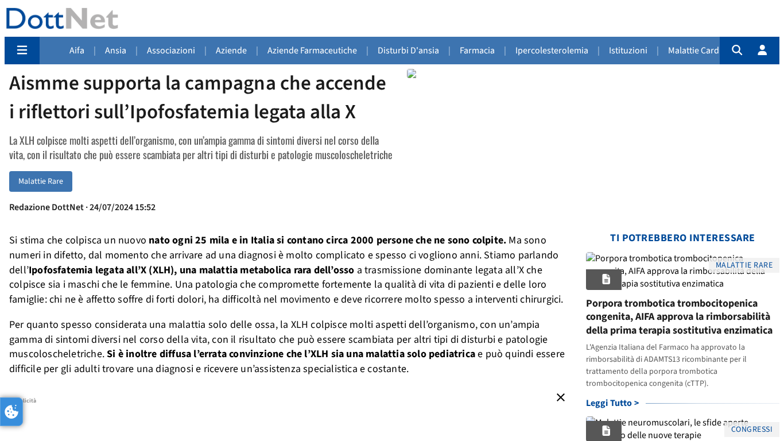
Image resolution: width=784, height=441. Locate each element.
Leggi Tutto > (612, 403)
